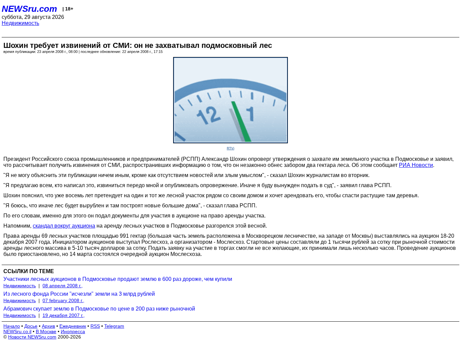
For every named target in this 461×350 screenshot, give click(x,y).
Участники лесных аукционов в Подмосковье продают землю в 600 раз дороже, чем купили (117, 279)
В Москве (46, 331)
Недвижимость (20, 23)
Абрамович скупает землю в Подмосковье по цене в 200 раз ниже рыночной (99, 309)
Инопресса (73, 331)
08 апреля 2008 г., (63, 285)
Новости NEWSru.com (32, 337)
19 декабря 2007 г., (64, 315)
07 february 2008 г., (63, 300)
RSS (95, 326)
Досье (30, 326)
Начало (11, 326)
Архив (48, 326)
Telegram (114, 326)
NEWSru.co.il (17, 331)
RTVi (230, 148)
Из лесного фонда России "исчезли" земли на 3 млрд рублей (79, 294)
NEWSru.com (29, 9)
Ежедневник (72, 326)
